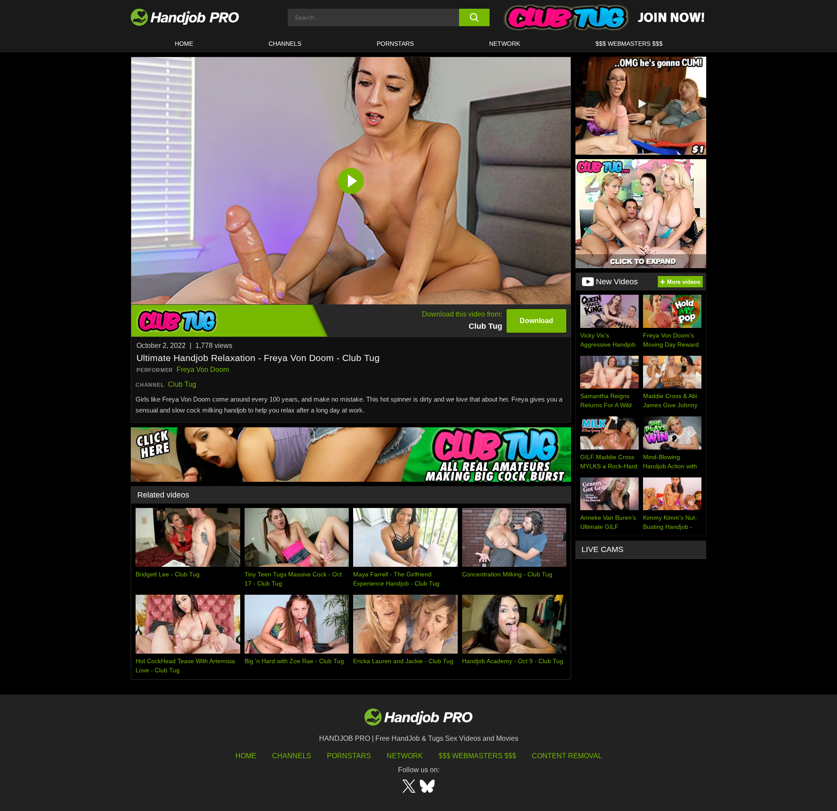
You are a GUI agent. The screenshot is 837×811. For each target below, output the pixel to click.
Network (504, 43)
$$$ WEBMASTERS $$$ (629, 43)
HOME (184, 43)
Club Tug (182, 384)
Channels (291, 756)
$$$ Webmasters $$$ (477, 756)
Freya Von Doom (203, 369)
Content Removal (567, 756)
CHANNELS (285, 43)
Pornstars (395, 43)
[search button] (474, 17)
